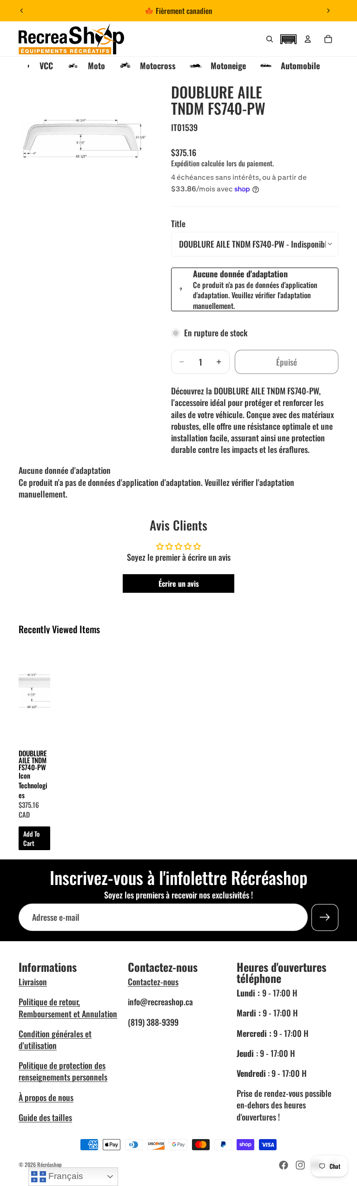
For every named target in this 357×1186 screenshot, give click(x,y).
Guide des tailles (45, 1117)
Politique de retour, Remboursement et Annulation (68, 1007)
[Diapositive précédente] (22, 10)
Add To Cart (31, 838)
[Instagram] (300, 1165)
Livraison (33, 982)
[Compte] (308, 39)
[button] (288, 38)
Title (178, 223)
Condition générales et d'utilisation (55, 1039)
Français (64, 1176)
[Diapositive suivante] (328, 10)
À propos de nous (46, 1097)
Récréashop (49, 1164)
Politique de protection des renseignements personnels (63, 1071)
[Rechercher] (269, 39)
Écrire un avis (179, 583)
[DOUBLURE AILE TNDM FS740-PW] (34, 692)
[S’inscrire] (324, 917)
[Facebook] (283, 1165)
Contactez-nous (153, 982)
